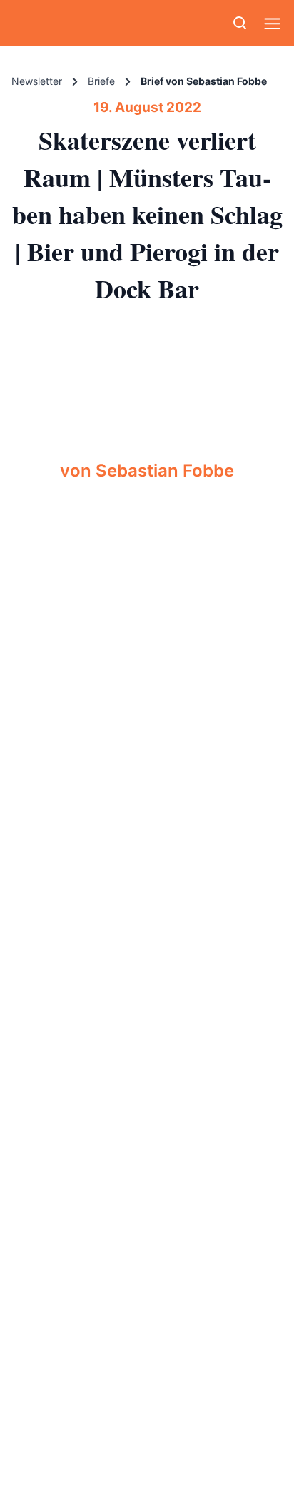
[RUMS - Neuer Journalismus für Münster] (47, 23)
